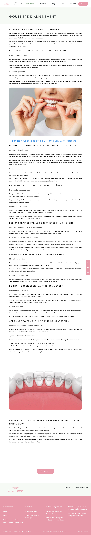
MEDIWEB (62, 531)
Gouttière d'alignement (54, 507)
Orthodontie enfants (32, 511)
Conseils (43, 4)
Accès (64, 4)
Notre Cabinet (16, 4)
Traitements (29, 4)
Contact (73, 4)
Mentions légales (83, 531)
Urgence (55, 4)
